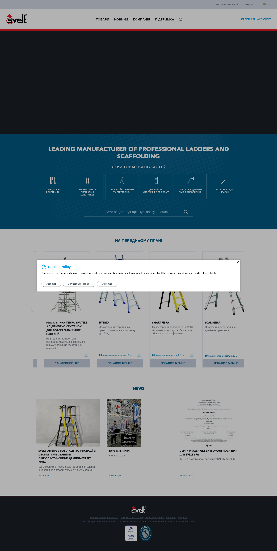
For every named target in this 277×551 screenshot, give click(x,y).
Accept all (51, 283)
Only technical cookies (79, 283)
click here (214, 273)
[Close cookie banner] (238, 262)
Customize (107, 283)
